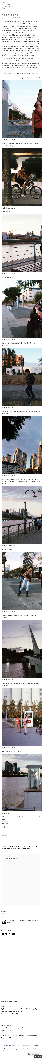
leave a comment (26, 18)
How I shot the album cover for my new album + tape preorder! (17, 1004)
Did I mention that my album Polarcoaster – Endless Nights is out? (18, 1033)
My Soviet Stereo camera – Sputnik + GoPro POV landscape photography (20, 1009)
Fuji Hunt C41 (30, 846)
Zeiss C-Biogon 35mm (23, 849)
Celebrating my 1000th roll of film (10, 1014)
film (24, 846)
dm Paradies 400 (17, 846)
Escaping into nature (6, 1006)
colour (9, 846)
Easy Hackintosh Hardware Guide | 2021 (12, 1011)
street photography (10, 849)
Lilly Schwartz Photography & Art (7, 5)
